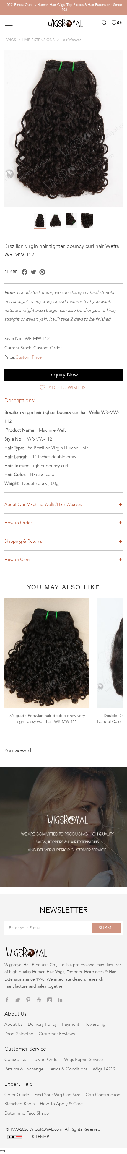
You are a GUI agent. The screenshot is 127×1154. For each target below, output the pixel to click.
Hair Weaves (71, 40)
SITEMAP (40, 1136)
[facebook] (7, 1000)
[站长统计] (14, 1136)
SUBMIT (106, 928)
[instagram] (49, 1000)
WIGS (11, 40)
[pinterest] (28, 1000)
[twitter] (17, 1000)
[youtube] (39, 1000)
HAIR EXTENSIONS (38, 40)
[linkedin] (60, 1000)
